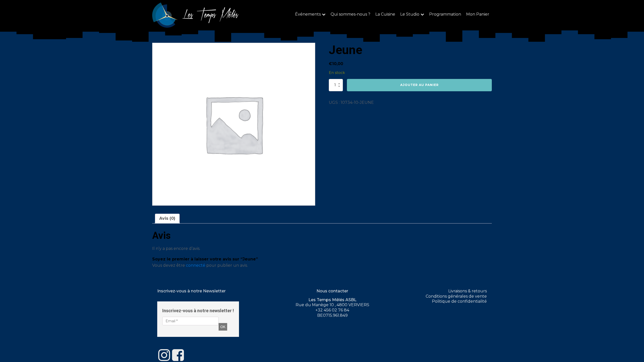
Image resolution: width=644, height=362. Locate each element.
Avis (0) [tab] (167, 218)
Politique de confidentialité (459, 301)
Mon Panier (477, 14)
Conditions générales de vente (456, 296)
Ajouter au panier (419, 85)
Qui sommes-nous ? (350, 14)
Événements (308, 14)
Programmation (445, 14)
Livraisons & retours (467, 291)
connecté (195, 265)
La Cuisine (385, 14)
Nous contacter (332, 291)
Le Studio (409, 14)
